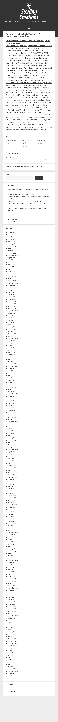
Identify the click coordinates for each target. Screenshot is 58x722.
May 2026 (11, 237)
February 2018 (12, 465)
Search (8, 174)
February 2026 (12, 244)
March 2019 (11, 435)
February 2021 (12, 382)
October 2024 (12, 281)
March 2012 (11, 629)
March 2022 (11, 352)
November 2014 (12, 555)
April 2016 (11, 516)
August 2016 (11, 507)
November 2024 (12, 278)
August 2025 (11, 258)
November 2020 (12, 389)
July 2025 (11, 260)
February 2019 (12, 438)
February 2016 (12, 521)
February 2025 (12, 271)
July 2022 (11, 343)
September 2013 (13, 588)
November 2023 (12, 306)
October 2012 (12, 613)
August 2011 (11, 646)
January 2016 (12, 523)
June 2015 (11, 539)
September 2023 (13, 311)
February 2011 (12, 659)
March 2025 (11, 269)
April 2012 (11, 627)
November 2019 (12, 417)
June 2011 (11, 650)
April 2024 (11, 294)
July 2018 (11, 454)
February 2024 (12, 299)
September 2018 (13, 449)
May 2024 (11, 292)
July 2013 (11, 592)
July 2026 (11, 234)
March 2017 (11, 491)
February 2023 (12, 327)
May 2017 (11, 486)
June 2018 (11, 456)
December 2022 (12, 331)
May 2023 (11, 320)
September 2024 (13, 283)
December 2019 (12, 415)
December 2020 (12, 387)
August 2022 (11, 341)
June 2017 (11, 484)
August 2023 (11, 313)
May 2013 (11, 597)
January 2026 (12, 246)
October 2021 (12, 364)
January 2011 (12, 662)
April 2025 (11, 267)
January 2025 (12, 274)
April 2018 (11, 461)
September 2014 (13, 560)
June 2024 (11, 290)
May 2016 (11, 514)
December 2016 (12, 498)
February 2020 (12, 410)
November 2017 (12, 472)
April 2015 (11, 544)
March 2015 (11, 546)
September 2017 (13, 477)
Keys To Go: (9, 159)
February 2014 (12, 576)
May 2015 (11, 542)
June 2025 (11, 262)
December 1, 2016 (17, 36)
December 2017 (12, 470)
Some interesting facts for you (44, 159)
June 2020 (11, 401)
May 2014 (11, 569)
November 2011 (12, 639)
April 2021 (11, 378)
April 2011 (11, 655)
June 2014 (11, 567)
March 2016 (11, 519)
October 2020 (12, 391)
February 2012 (12, 632)
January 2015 (12, 551)
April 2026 (11, 239)
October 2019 (12, 419)
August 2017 (11, 479)
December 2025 (12, 248)
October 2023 (12, 308)
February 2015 (12, 549)
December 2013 (12, 581)
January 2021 (12, 385)
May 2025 (11, 264)
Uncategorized (15, 153)
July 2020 (11, 398)
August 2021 (11, 368)
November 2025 (12, 251)
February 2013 (12, 604)
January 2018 (12, 468)
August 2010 (11, 673)
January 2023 (12, 329)
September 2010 (13, 671)
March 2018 (11, 463)
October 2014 (12, 558)
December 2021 (12, 359)
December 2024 (12, 276)
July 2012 (11, 620)
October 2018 (12, 447)
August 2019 (11, 424)
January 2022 (12, 357)
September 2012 (13, 616)
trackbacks (24, 166)
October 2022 (12, 336)
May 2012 (11, 625)
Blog (9, 689)
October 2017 (12, 475)
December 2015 (12, 525)
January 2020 (12, 412)
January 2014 (12, 579)
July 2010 (11, 676)
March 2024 (11, 297)
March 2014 (11, 574)
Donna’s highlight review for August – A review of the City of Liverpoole (28, 201)
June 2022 (11, 345)
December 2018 (12, 442)
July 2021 (11, 371)
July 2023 (11, 315)
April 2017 (11, 488)
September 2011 (13, 643)
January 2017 (12, 495)
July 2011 (11, 648)
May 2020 (11, 403)
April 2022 (11, 350)
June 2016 (11, 512)
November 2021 (12, 361)
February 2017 (12, 493)
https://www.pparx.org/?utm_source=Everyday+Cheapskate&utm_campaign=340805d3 (29, 45)
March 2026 (11, 241)
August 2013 (11, 590)
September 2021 (13, 366)
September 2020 (13, 394)
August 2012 (11, 618)
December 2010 (12, 664)
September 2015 (13, 532)
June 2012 (11, 622)
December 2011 (12, 636)
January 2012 (12, 634)
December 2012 (12, 609)
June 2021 (11, 373)
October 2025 (12, 253)
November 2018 (12, 445)
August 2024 (11, 285)
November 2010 (12, 666)
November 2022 (12, 334)
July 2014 (11, 565)
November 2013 (12, 583)
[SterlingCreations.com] (29, 18)
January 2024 (12, 301)
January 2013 (12, 606)
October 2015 (12, 530)
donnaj (27, 36)
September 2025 (13, 255)
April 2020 (11, 405)
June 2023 (11, 318)
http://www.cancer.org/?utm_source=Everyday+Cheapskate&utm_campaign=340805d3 (29, 70)
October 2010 (12, 669)
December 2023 (12, 304)
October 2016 (12, 502)
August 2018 (11, 452)
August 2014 (11, 562)
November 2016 (12, 500)
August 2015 (11, 535)
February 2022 (12, 355)
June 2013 (11, 595)
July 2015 (11, 537)
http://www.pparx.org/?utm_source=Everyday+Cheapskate (28, 41)
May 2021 (11, 375)
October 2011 (12, 641)
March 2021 (11, 380)
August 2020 (11, 396)
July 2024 (11, 288)
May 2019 (11, 431)
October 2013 (12, 586)
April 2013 (11, 599)
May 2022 (11, 348)
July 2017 (11, 482)
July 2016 (11, 509)
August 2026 (11, 232)
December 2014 (12, 553)
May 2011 (11, 652)
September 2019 (13, 422)
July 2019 (11, 426)
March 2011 (11, 657)
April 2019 (11, 433)
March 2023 (11, 324)
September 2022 (13, 338)
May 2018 (11, 458)
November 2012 (12, 611)
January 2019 (12, 440)
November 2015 (12, 528)
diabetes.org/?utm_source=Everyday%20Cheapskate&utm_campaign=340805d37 (29, 82)
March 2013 (11, 602)
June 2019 (11, 428)
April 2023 (11, 322)
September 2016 (13, 505)
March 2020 (11, 408)
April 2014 (11, 572)
